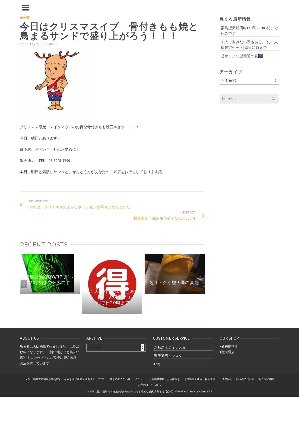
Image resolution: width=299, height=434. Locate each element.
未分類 (25, 18)
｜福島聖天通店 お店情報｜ (200, 379)
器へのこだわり (245, 379)
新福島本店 (229, 346)
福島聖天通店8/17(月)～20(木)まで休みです (249, 30)
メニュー (140, 379)
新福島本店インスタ (170, 347)
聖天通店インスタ (168, 356)
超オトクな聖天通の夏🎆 (242, 55)
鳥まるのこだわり (120, 379)
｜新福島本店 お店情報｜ (164, 379)
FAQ (157, 364)
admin (53, 44)
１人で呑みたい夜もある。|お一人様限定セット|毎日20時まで (249, 44)
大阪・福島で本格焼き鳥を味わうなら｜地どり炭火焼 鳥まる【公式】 (65, 379)
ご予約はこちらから (149, 384)
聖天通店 (228, 352)
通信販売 (227, 379)
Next (200, 284)
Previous (24, 284)
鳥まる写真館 (266, 379)
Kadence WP (205, 391)
